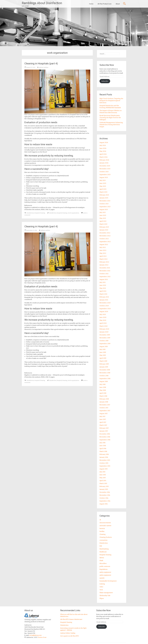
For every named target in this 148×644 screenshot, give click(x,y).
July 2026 (103, 145)
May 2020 (103, 320)
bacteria (102, 528)
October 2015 (104, 463)
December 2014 (105, 492)
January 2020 (104, 332)
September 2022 (105, 241)
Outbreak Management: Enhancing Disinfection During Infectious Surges (111, 124)
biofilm (102, 531)
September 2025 (105, 174)
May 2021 (103, 288)
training (102, 584)
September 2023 (105, 206)
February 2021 (104, 297)
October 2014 (104, 498)
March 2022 (103, 259)
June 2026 (103, 148)
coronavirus (103, 540)
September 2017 (105, 410)
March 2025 (103, 192)
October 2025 (104, 171)
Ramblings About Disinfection (42, 3)
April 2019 (103, 358)
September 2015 (105, 466)
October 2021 (104, 273)
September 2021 (105, 276)
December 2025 (105, 166)
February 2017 (104, 428)
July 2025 (103, 180)
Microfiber (103, 563)
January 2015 (104, 489)
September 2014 (105, 501)
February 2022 (104, 262)
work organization (73, 213)
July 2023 (103, 212)
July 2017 (102, 416)
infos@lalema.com (35, 635)
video (101, 587)
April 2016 (103, 448)
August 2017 (104, 413)
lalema (102, 557)
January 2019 (104, 367)
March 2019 (103, 361)
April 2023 (103, 221)
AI (100, 520)
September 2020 (105, 308)
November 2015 (105, 460)
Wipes (102, 598)
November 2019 (105, 338)
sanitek (102, 578)
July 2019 (102, 349)
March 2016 (103, 451)
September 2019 (105, 343)
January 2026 (104, 163)
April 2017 (103, 422)
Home (91, 4)
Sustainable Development (108, 581)
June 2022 (103, 250)
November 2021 (105, 271)
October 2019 (104, 341)
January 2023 (104, 230)
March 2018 (103, 396)
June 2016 (103, 445)
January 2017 (104, 431)
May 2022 (103, 253)
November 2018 (105, 373)
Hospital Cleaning (39, 213)
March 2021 (103, 294)
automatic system (105, 525)
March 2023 (103, 224)
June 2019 (103, 352)
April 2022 (103, 256)
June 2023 (103, 215)
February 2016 (104, 454)
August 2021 (104, 279)
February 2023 (104, 227)
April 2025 (103, 189)
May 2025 (103, 186)
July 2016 (102, 443)
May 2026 (103, 151)
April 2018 (103, 393)
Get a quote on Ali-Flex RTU (69, 636)
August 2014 (104, 504)
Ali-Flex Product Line (104, 4)
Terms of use (42, 637)
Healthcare (103, 552)
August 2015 (104, 469)
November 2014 (105, 495)
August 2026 (104, 142)
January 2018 (104, 402)
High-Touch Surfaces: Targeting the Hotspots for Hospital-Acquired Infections (111, 100)
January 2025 (104, 198)
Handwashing (104, 549)
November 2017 (105, 405)
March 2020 (103, 326)
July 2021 (103, 282)
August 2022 (104, 244)
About (118, 4)
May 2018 (103, 390)
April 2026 (103, 154)
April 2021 (103, 291)
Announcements (105, 522)
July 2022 (103, 247)
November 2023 (105, 201)
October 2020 (104, 306)
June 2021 (103, 285)
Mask (101, 560)
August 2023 (104, 209)
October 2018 (104, 375)
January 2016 (104, 457)
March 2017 (103, 425)
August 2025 (104, 177)
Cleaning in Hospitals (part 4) (41, 63)
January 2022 (104, 265)
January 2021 (104, 300)
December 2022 (105, 233)
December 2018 (105, 370)
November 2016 (105, 437)
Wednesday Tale (105, 595)
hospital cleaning (62, 213)
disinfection (52, 213)
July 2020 (103, 314)
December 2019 (105, 335)
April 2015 (103, 480)
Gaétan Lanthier (43, 67)
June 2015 (103, 475)
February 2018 (104, 399)
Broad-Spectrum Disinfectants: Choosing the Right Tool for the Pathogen (110, 117)
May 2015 (103, 477)
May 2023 (103, 218)
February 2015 (104, 486)
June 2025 (103, 183)
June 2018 (103, 387)
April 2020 (103, 323)
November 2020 (105, 303)
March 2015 (103, 483)
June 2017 (103, 419)
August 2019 (104, 346)
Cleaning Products (106, 537)
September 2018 (105, 378)
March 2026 (103, 157)
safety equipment (105, 572)
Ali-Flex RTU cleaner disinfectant (71, 619)
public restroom (105, 566)
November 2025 (105, 169)
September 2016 (105, 440)
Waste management (106, 592)
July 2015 (102, 472)
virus (101, 590)
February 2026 (104, 160)
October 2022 (104, 238)
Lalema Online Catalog (67, 633)
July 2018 (102, 384)
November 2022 (105, 236)
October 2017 (104, 408)
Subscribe (104, 81)
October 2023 (104, 204)
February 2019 (104, 364)
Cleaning (103, 534)
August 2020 (104, 311)
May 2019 (103, 355)
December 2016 (105, 434)
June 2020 (103, 317)
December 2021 (105, 268)
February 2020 (104, 329)
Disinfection (30, 213)
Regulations (103, 569)
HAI (101, 546)
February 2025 (104, 195)
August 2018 (104, 381)
